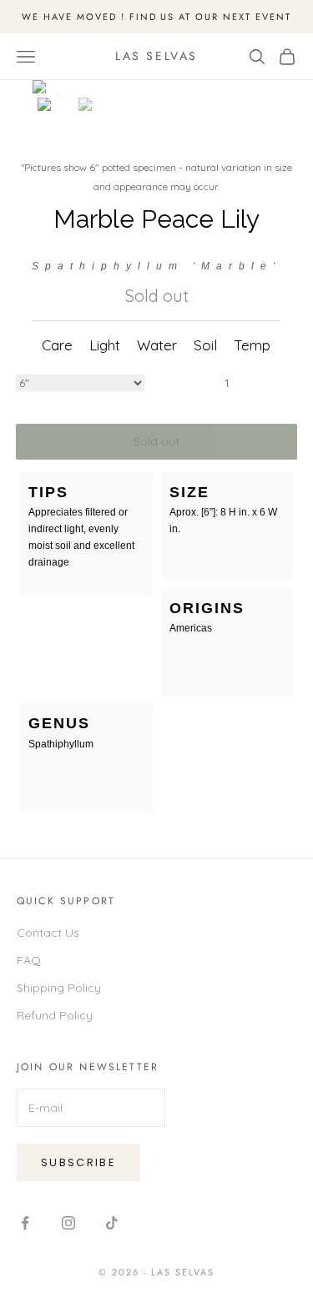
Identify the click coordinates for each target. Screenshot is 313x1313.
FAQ (29, 960)
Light (104, 345)
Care (57, 345)
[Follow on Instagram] (68, 1223)
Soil (205, 345)
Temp (252, 345)
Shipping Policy (59, 987)
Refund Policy (55, 1015)
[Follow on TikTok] (111, 1223)
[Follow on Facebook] (25, 1223)
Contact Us (48, 932)
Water (157, 345)
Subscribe (78, 1162)
